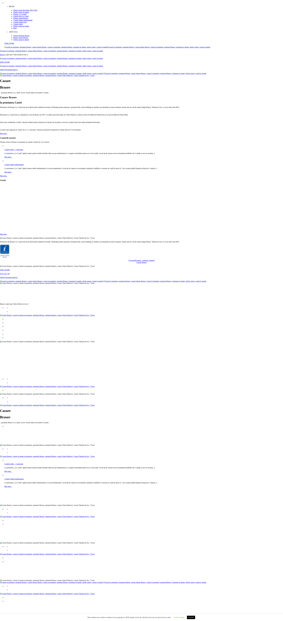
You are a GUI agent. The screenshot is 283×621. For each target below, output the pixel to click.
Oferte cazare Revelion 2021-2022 (25, 10)
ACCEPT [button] (191, 617)
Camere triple (18, 24)
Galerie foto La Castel (21, 16)
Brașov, (3, 55)
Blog (15, 28)
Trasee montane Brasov (21, 36)
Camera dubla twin (20, 22)
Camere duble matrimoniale (23, 20)
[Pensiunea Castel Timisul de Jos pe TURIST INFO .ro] (4, 253)
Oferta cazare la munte (21, 12)
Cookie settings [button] (179, 617)
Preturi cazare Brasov (20, 18)
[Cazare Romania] (142, 260)
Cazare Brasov (141, 262)
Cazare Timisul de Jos (4, 256)
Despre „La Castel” (20, 14)
